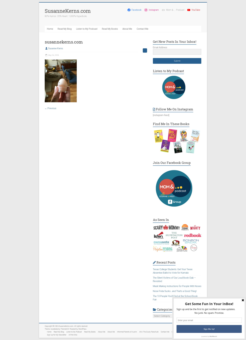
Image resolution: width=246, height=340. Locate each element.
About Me (127, 29)
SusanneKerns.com (68, 10)
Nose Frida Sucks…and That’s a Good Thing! (174, 291)
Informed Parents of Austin (127, 332)
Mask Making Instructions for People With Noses (177, 286)
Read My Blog (65, 29)
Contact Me (142, 29)
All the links (73, 335)
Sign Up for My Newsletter (56, 335)
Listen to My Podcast (86, 29)
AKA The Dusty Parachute (148, 332)
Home (50, 29)
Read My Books (110, 29)
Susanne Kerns (55, 48)
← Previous (50, 108)
